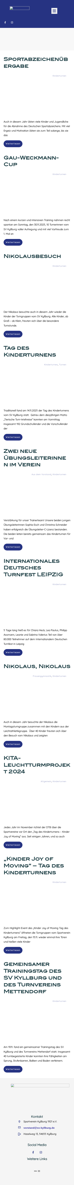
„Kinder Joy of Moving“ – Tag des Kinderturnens (34, 865)
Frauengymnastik (42, 676)
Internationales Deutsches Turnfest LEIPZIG (33, 567)
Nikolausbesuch (32, 256)
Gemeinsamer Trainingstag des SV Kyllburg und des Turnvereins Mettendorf (33, 977)
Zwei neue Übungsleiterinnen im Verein (35, 458)
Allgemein (46, 781)
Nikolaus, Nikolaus (37, 666)
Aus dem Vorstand (41, 474)
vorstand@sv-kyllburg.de (39, 1127)
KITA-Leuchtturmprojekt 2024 (37, 765)
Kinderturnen (59, 76)
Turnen (62, 364)
